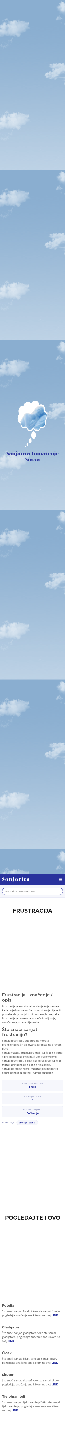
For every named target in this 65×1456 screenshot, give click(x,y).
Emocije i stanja (27, 1122)
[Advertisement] (32, 949)
